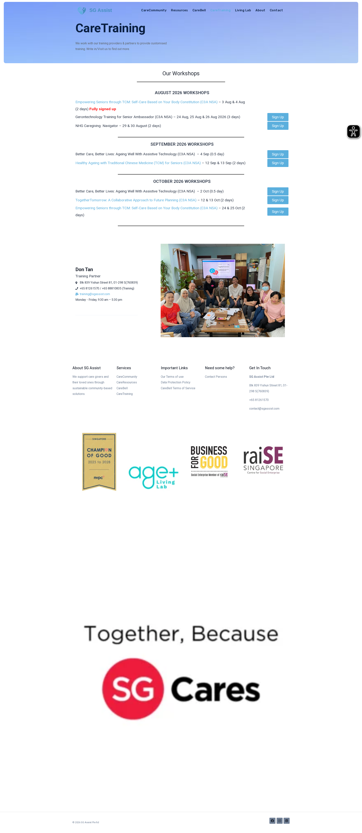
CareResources (127, 382)
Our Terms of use (172, 376)
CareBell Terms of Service (178, 388)
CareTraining (220, 10)
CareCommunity (153, 10)
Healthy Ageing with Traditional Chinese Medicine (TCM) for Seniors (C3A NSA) (138, 163)
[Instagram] (280, 821)
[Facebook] (272, 821)
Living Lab (243, 10)
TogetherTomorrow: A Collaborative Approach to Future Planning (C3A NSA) (135, 200)
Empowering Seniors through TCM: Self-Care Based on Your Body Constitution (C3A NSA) (146, 102)
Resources (179, 10)
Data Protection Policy (175, 382)
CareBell (199, 10)
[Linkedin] (287, 821)
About (260, 10)
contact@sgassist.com (264, 408)
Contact (276, 10)
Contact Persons (216, 376)
